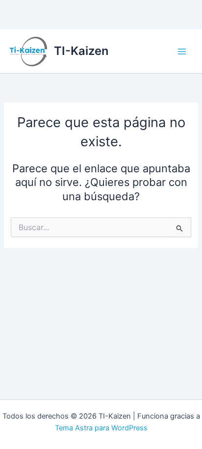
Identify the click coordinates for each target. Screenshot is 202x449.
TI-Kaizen (81, 51)
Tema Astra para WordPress (101, 427)
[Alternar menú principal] (182, 51)
